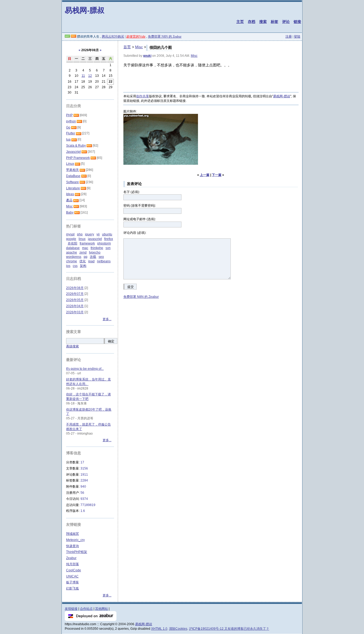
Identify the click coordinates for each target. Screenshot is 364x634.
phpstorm (104, 243)
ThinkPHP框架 (76, 552)
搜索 (263, 21)
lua (68, 139)
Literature (73, 188)
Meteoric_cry (75, 540)
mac (85, 248)
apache (71, 252)
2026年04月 (75, 306)
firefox (108, 239)
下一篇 (216, 175)
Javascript (73, 152)
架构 (83, 266)
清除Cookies (178, 629)
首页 (127, 47)
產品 (69, 200)
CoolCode (73, 570)
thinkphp (97, 248)
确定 (111, 341)
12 (90, 76)
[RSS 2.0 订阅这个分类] (76, 115)
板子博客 (72, 582)
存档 (251, 21)
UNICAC (72, 576)
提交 (130, 287)
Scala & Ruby (76, 145)
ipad (91, 261)
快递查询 (72, 546)
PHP (69, 115)
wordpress (73, 257)
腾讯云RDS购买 (113, 36)
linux (82, 239)
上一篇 (204, 175)
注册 (288, 36)
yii (98, 234)
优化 (82, 261)
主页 (240, 21)
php (80, 234)
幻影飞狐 (72, 588)
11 (83, 76)
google (71, 239)
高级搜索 (72, 346)
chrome (71, 261)
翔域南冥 (72, 534)
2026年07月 (75, 294)
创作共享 (142, 96)
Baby (70, 212)
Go (68, 127)
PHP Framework (78, 158)
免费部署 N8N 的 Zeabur (164, 36)
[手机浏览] (67, 36)
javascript (95, 239)
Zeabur (71, 558)
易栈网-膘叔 (84, 10)
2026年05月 (75, 300)
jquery (89, 234)
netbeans (104, 261)
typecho (94, 252)
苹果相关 (72, 170)
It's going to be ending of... (85, 369)
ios (68, 266)
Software (72, 182)
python (71, 121)
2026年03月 (75, 312)
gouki (147, 56)
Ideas (70, 194)
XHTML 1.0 (159, 629)
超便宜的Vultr (135, 36)
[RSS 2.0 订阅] (73, 36)
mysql (70, 234)
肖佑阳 (72, 243)
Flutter (70, 133)
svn (108, 248)
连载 (93, 257)
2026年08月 (75, 288)
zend (83, 252)
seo (101, 257)
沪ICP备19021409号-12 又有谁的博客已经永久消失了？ (229, 629)
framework (87, 243)
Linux (70, 164)
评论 (286, 21)
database (73, 248)
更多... (107, 319)
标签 (274, 21)
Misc (139, 47)
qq (85, 257)
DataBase (73, 176)
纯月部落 (72, 564)
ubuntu (107, 234)
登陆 (297, 36)
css (75, 266)
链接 (297, 21)
